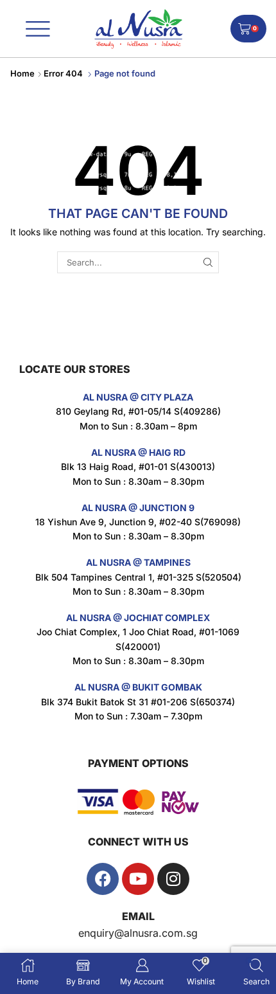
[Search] (208, 262)
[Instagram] (173, 879)
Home (22, 73)
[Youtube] (138, 879)
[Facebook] (103, 879)
